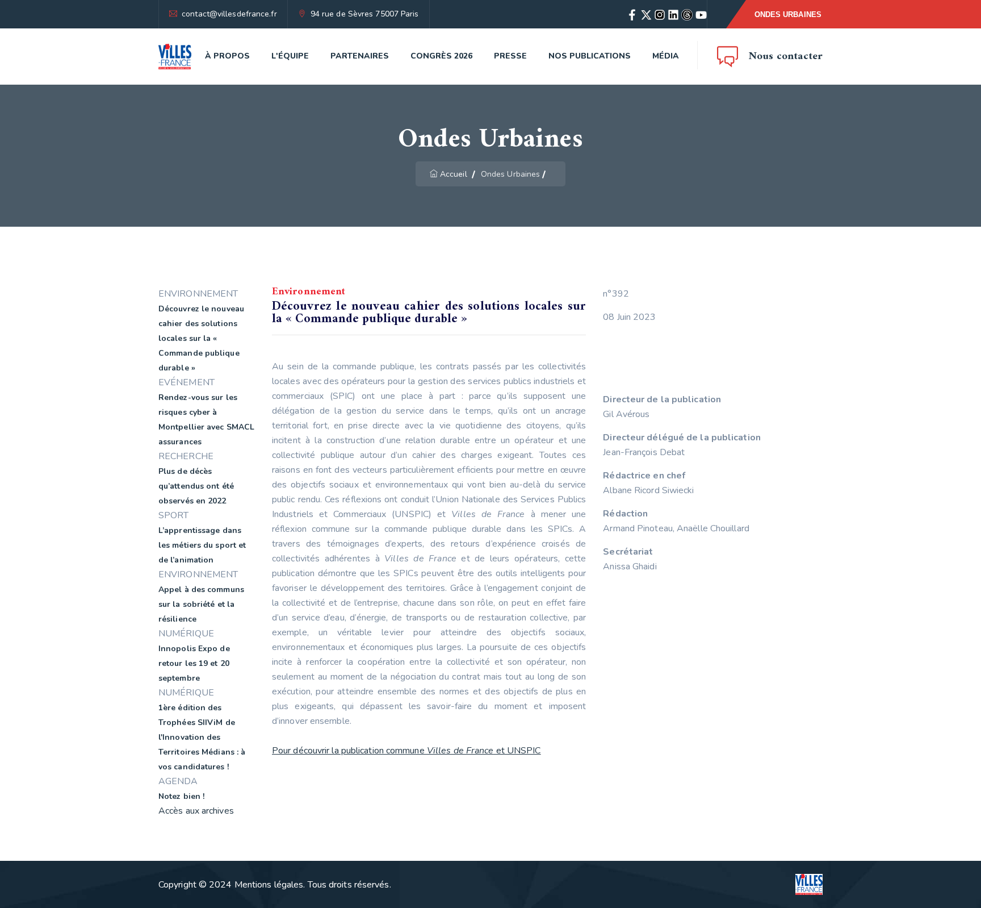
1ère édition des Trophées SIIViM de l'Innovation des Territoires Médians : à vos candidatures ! (201, 737)
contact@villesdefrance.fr (229, 14)
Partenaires (359, 56)
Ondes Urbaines (787, 14)
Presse (510, 56)
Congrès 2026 (441, 56)
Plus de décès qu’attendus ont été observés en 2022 (196, 486)
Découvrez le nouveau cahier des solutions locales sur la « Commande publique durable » (201, 338)
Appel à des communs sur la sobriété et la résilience (201, 604)
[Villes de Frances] (174, 56)
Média (665, 56)
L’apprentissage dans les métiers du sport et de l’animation (202, 545)
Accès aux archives (196, 811)
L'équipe (290, 56)
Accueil (453, 174)
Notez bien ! (181, 796)
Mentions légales (269, 884)
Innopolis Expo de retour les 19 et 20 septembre (194, 663)
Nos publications (589, 56)
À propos (227, 56)
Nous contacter (786, 56)
